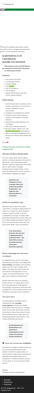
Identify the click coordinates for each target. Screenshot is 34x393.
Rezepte (5, 370)
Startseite (7, 380)
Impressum (7, 384)
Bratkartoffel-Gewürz (13, 131)
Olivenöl (11, 86)
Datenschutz (8, 382)
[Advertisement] (17, 28)
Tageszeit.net (10, 388)
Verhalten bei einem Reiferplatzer (13, 372)
